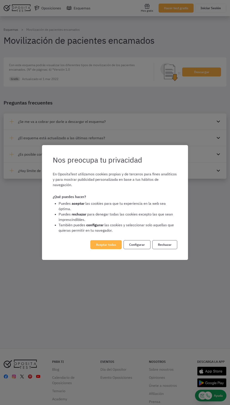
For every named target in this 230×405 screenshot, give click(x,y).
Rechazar (165, 245)
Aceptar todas (106, 245)
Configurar (137, 245)
